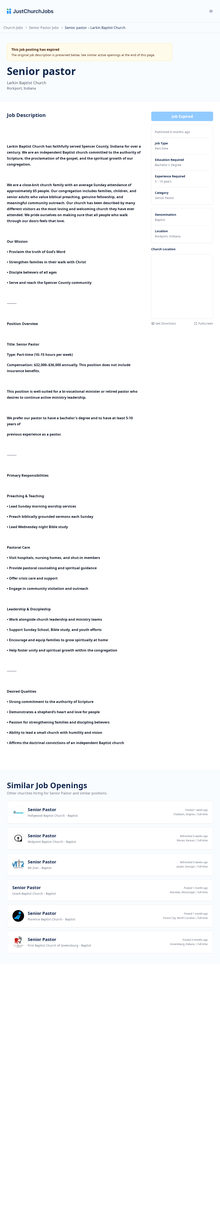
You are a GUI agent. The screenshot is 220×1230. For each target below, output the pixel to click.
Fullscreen (205, 323)
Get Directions (166, 323)
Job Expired (182, 116)
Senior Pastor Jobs (44, 27)
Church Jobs (13, 27)
